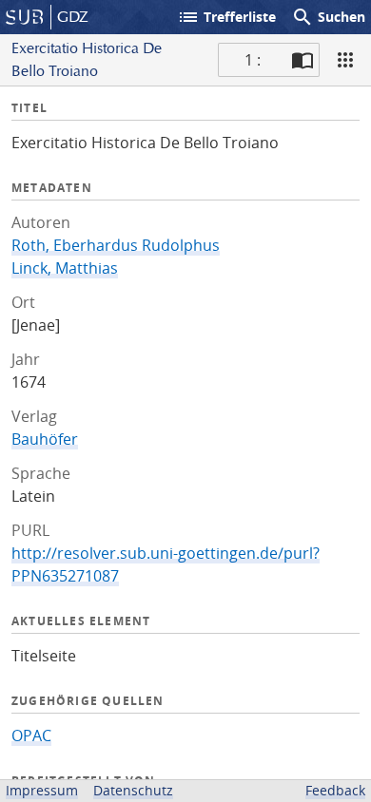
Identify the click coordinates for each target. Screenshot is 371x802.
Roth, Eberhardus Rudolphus (115, 245)
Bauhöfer (44, 439)
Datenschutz (133, 790)
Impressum (42, 790)
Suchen (328, 17)
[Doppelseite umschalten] (302, 60)
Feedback (335, 790)
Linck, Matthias (64, 268)
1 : (252, 59)
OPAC (31, 735)
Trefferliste (226, 17)
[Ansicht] (345, 60)
